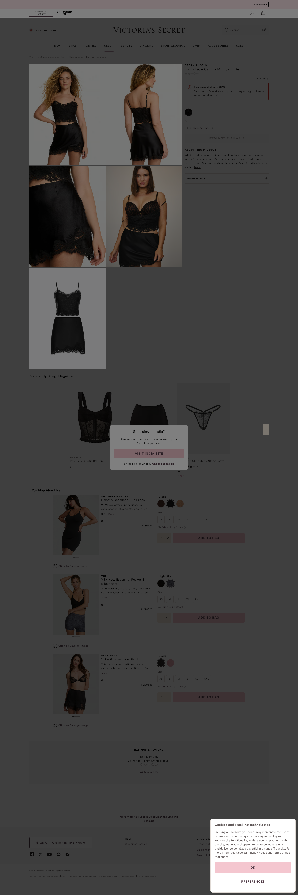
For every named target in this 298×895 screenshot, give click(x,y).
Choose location (163, 463)
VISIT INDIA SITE (149, 453)
